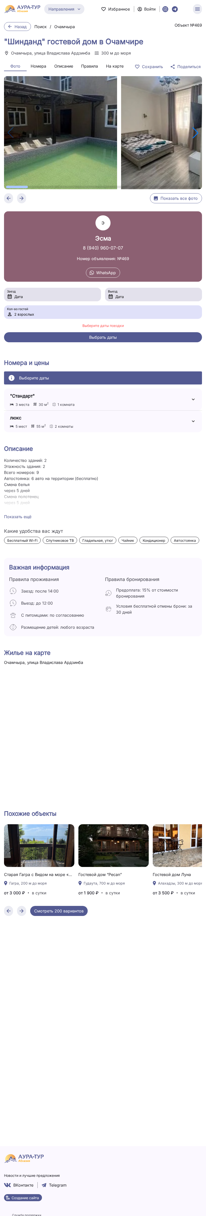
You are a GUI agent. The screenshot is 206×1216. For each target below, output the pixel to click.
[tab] (15, 66)
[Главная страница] (22, 9)
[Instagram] (165, 9)
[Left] (8, 198)
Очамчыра (64, 26)
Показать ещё (17, 516)
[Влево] (8, 911)
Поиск (40, 26)
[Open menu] (197, 9)
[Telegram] (174, 9)
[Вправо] (21, 911)
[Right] (21, 198)
